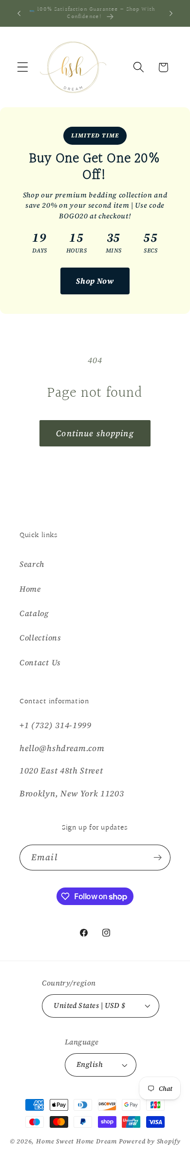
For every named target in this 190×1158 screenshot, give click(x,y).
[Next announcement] (171, 13)
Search (31, 564)
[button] (22, 67)
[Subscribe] (157, 858)
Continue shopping (95, 433)
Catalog (34, 613)
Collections (40, 637)
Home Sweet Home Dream (76, 1141)
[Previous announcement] (19, 13)
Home (30, 588)
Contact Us (39, 662)
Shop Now (95, 280)
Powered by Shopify (150, 1141)
